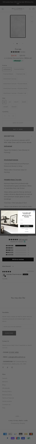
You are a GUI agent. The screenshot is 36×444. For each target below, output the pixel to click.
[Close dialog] (34, 211)
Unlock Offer (26, 226)
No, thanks (26, 231)
